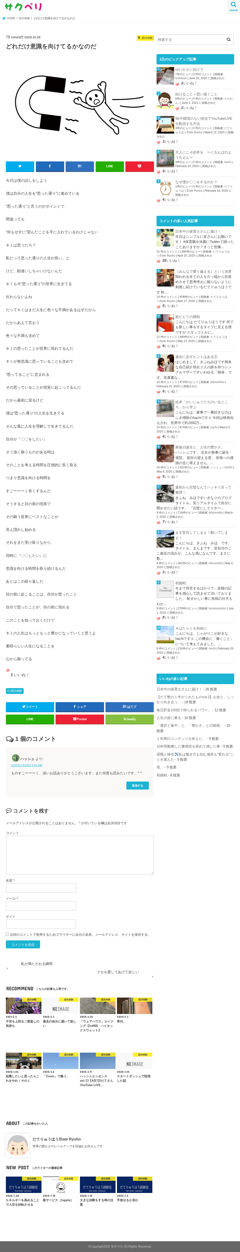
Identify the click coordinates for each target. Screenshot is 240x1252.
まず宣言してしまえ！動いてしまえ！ (201, 535)
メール (12, 898)
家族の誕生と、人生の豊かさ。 (200, 447)
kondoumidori (217, 608)
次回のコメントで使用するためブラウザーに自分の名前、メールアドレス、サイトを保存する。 (80, 934)
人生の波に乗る (169, 718)
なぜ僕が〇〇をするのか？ (196, 182)
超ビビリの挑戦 (187, 317)
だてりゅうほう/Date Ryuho (57, 1139)
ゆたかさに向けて (189, 69)
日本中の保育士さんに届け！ (198, 231)
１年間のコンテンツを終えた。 (181, 739)
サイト (11, 916)
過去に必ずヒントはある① (196, 357)
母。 (160, 767)
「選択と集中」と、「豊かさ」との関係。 (190, 725)
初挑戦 (180, 583)
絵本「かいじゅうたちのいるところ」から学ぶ (201, 404)
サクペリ (117, 1246)
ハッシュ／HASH (221, 467)
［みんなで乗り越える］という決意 (203, 271)
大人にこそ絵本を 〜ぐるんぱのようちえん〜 (203, 154)
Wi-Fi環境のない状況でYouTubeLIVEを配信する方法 (203, 121)
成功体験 (16, 691)
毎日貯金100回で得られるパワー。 (184, 710)
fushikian (181, 78)
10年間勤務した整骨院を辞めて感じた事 (188, 746)
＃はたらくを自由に (191, 628)
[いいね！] (8, 670)
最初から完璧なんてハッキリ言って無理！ (203, 489)
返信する (137, 785)
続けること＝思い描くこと (196, 94)
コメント (12, 833)
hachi (227, 162)
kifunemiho (217, 382)
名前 (10, 880)
